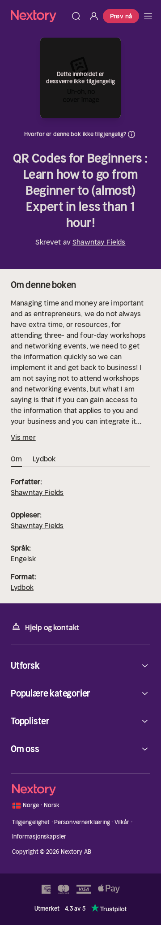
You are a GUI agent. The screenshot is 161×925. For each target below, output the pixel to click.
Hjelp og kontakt (52, 627)
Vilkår (122, 822)
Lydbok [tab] (44, 458)
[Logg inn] (94, 16)
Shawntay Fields (98, 241)
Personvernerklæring (82, 822)
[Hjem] (39, 16)
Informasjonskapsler (39, 836)
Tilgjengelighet (31, 822)
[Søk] (76, 16)
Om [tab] (16, 458)
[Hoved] (148, 16)
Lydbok (22, 587)
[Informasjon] (131, 134)
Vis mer (23, 437)
